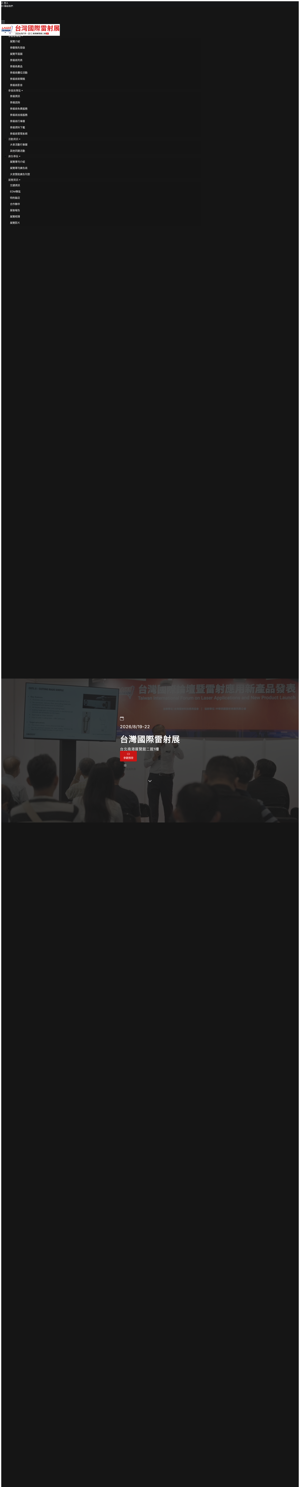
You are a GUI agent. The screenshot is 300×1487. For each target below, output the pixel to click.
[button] (16, 36)
